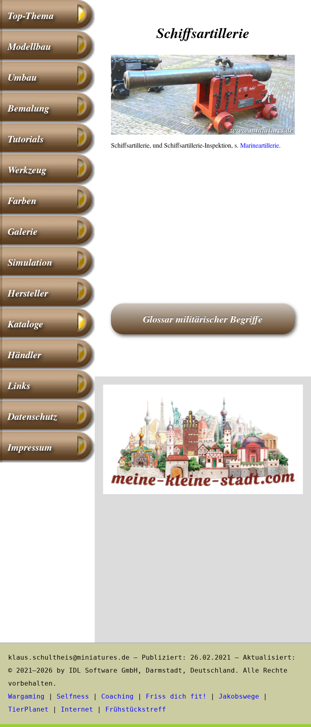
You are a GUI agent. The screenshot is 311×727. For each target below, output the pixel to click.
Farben (22, 200)
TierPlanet (28, 709)
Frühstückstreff (135, 709)
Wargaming (26, 696)
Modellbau (29, 46)
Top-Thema (31, 15)
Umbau (22, 77)
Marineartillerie (259, 145)
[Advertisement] (203, 215)
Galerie (23, 231)
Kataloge (25, 324)
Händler (24, 354)
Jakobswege (239, 696)
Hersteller (28, 293)
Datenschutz (32, 416)
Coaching (117, 696)
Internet (77, 709)
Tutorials (26, 139)
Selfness (73, 696)
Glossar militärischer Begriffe (203, 319)
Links (19, 385)
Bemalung (28, 108)
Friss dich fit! (176, 696)
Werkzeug (27, 169)
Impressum (30, 447)
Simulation (30, 262)
